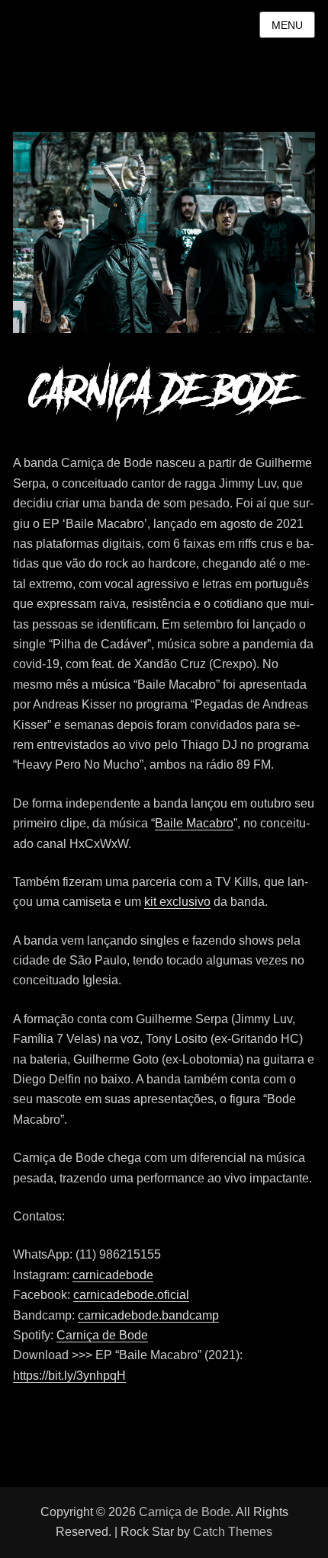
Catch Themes (232, 1531)
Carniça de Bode (102, 1335)
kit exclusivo (177, 901)
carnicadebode (112, 1274)
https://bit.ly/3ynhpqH (69, 1375)
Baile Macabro (194, 823)
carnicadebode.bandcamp (148, 1315)
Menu (287, 25)
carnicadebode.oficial (131, 1294)
